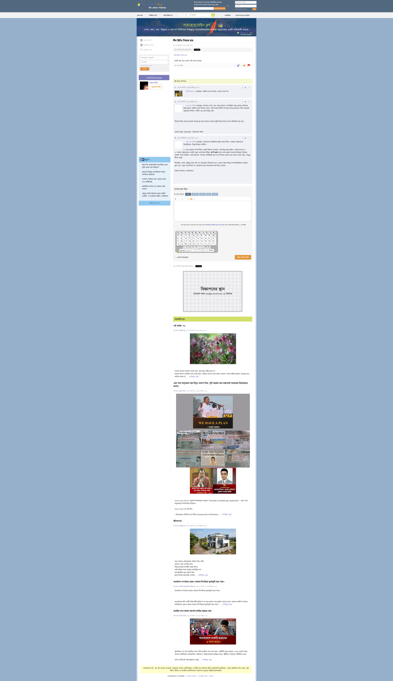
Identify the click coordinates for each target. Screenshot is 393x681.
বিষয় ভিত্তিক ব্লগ (168, 15)
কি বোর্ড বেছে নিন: (179, 194)
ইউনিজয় (202, 194)
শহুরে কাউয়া (154, 83)
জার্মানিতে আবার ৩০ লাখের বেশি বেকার (153, 187)
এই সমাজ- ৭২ (179, 325)
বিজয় (208, 194)
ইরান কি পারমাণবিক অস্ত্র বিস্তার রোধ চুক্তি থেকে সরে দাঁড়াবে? (155, 166)
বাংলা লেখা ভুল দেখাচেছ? (243, 15)
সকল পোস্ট (147, 40)
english (215, 194)
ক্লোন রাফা (182, 391)
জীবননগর (178, 521)
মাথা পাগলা (182, 616)
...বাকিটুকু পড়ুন (193, 376)
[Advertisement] (154, 124)
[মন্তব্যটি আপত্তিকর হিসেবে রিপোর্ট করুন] (249, 87)
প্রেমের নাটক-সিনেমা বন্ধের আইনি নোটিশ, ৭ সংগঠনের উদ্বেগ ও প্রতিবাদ (155, 194)
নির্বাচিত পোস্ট (153, 15)
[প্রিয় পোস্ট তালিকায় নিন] (244, 65)
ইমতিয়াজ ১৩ (191, 91)
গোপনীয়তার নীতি (202, 676)
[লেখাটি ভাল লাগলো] (238, 65)
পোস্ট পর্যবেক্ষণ (182, 257)
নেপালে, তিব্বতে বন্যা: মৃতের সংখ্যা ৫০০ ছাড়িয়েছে (154, 180)
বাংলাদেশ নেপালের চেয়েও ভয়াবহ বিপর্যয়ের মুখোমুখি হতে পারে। (199, 581)
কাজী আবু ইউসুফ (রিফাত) (187, 586)
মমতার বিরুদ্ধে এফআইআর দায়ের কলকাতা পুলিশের (153, 173)
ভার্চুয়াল (188, 194)
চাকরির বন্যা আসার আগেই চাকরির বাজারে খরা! (193, 611)
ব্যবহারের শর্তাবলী (191, 676)
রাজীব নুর (182, 331)
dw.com (157, 203)
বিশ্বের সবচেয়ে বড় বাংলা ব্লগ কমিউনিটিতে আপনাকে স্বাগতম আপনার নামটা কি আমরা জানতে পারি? (208, 3)
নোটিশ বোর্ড (147, 50)
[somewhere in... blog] (152, 6)
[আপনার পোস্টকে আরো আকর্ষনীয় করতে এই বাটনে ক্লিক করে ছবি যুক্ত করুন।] (191, 198)
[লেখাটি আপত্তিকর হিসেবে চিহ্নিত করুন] (248, 65)
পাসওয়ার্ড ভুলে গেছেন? (241, 9)
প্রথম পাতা (140, 15)
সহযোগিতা (227, 15)
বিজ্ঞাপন (211, 676)
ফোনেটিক (195, 194)
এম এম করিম (191, 105)
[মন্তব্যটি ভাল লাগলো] (245, 87)
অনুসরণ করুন (156, 87)
